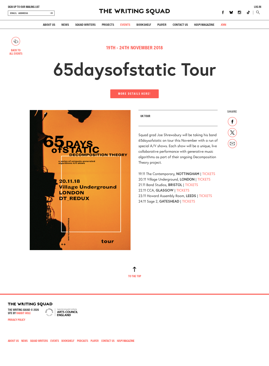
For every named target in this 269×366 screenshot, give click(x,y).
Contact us (180, 24)
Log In (257, 6)
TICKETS (208, 173)
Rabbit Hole (23, 313)
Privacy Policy (16, 319)
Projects (108, 24)
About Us (49, 24)
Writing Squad (134, 10)
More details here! (134, 93)
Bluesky (231, 12)
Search (257, 12)
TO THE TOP (134, 276)
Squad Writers (85, 24)
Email (232, 143)
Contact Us (107, 340)
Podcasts (82, 340)
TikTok (248, 12)
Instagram (239, 12)
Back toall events (15, 52)
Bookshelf (143, 24)
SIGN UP (51, 13)
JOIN (223, 24)
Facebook (223, 12)
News (65, 24)
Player (161, 24)
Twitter (232, 132)
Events (125, 24)
